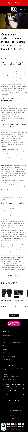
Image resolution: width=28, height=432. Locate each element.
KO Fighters (11, 429)
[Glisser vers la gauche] (10, 311)
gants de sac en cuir (7, 182)
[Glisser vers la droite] (17, 311)
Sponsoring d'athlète (9, 356)
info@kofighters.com (9, 379)
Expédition (6, 339)
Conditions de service (9, 346)
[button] (3, 9)
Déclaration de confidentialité (11, 342)
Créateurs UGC (7, 359)
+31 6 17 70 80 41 (15, 374)
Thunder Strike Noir (6, 301)
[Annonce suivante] (25, 3)
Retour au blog (15, 275)
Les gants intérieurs (7, 232)
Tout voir (14, 315)
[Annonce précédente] (2, 3)
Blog (4, 352)
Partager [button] (5, 58)
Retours (5, 349)
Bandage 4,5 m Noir (18, 301)
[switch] (3, 430)
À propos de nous (8, 335)
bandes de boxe (19, 232)
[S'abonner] (23, 394)
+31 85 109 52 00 (15, 376)
